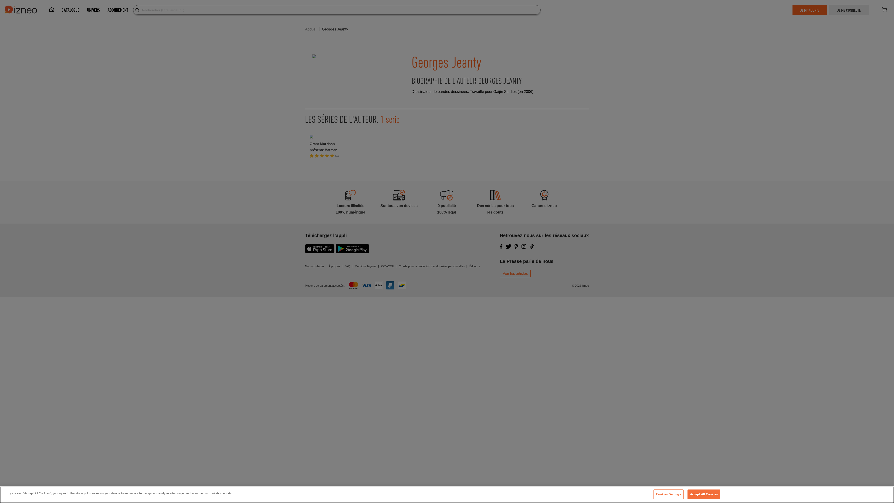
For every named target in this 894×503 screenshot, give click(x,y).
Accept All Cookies (704, 494)
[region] (447, 494)
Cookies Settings (668, 494)
